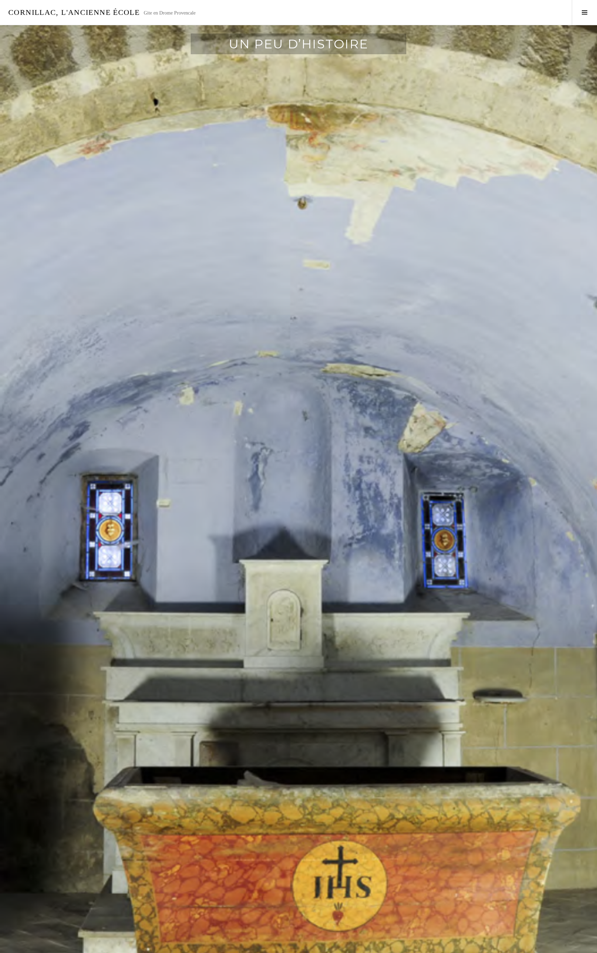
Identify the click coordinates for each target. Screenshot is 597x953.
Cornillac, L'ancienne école (74, 12)
